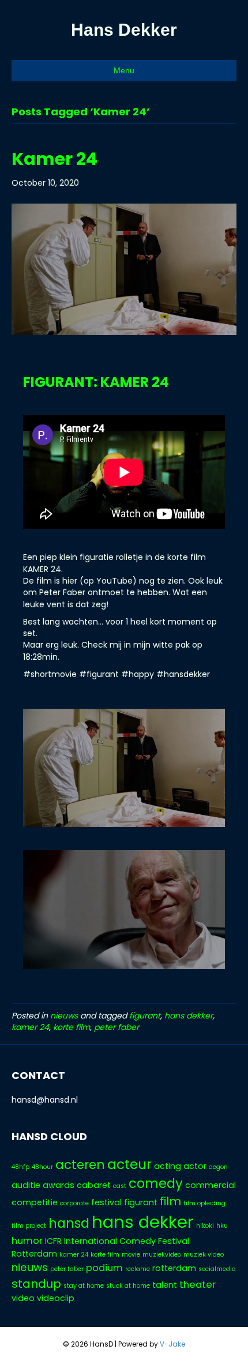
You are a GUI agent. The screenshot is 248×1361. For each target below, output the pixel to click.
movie (131, 1254)
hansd (68, 1223)
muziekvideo (161, 1254)
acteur (129, 1164)
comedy (156, 1184)
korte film (71, 1027)
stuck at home (128, 1285)
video (23, 1298)
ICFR (53, 1241)
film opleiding (204, 1203)
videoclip (55, 1298)
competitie (35, 1202)
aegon (218, 1167)
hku (222, 1225)
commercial (210, 1185)
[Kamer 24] (124, 269)
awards (58, 1185)
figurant (144, 1015)
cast (119, 1186)
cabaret (94, 1185)
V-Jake (172, 1344)
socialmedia (217, 1269)
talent (164, 1285)
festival (106, 1202)
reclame (137, 1269)
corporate (74, 1203)
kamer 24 (30, 1027)
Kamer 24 (54, 158)
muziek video (203, 1254)
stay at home (83, 1285)
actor (194, 1166)
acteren (80, 1164)
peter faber (116, 1027)
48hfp (20, 1167)
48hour (42, 1167)
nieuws (64, 1015)
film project (29, 1225)
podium (104, 1267)
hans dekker (188, 1015)
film (170, 1201)
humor (27, 1240)
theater (197, 1284)
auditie (26, 1185)
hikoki (205, 1225)
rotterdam (174, 1268)
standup (36, 1284)
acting (167, 1166)
